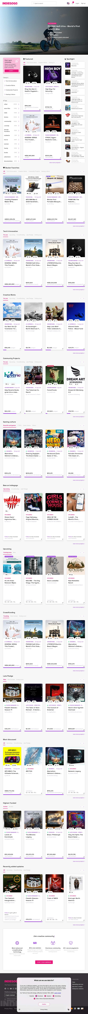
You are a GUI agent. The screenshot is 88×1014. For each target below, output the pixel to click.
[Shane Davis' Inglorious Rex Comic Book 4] (12, 502)
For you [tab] (5, 235)
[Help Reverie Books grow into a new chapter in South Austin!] (12, 375)
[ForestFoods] (55, 375)
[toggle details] (40, 110)
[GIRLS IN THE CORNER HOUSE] (55, 502)
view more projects (55, 162)
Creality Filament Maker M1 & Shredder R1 (11, 201)
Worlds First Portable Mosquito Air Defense (54, 201)
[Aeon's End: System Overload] (76, 693)
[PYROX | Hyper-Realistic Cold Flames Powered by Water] (52, 123)
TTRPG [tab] (19, 425)
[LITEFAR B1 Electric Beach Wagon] (55, 248)
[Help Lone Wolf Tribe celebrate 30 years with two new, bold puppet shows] (55, 312)
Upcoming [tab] (12, 235)
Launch (11, 70)
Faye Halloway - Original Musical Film (32, 519)
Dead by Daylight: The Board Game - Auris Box (33, 456)
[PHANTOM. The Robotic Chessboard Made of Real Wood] (76, 185)
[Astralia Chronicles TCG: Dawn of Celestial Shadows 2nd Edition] (76, 439)
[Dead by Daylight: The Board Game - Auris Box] (33, 439)
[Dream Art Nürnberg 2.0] (76, 375)
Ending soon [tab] (38, 235)
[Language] (68, 3)
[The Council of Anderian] (55, 693)
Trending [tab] (6, 616)
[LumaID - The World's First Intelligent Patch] (76, 502)
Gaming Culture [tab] (53, 62)
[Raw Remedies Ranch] (76, 566)
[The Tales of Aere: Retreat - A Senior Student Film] (33, 693)
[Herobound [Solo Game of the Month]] (55, 439)
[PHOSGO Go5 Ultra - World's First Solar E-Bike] (33, 248)
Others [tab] (34, 425)
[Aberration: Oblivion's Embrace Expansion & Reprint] (12, 439)
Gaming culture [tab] (45, 171)
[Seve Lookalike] (55, 566)
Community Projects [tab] (34, 171)
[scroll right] (60, 62)
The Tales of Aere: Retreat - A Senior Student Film (33, 710)
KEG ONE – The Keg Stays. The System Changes (33, 583)
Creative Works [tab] (42, 62)
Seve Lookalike (52, 581)
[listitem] (11, 104)
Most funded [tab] (14, 616)
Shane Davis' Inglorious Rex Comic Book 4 (10, 519)
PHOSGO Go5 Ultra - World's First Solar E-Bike (33, 265)
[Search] (34, 3)
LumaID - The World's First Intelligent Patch (74, 519)
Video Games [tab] (27, 425)
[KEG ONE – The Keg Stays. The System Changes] (33, 566)
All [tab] (24, 62)
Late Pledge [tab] (29, 235)
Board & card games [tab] (9, 425)
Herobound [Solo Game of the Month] (53, 456)
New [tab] (14, 552)
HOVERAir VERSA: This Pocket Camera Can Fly (31, 140)
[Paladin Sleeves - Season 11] (12, 693)
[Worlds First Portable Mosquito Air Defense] (55, 185)
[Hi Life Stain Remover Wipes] (12, 566)
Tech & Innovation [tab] (32, 62)
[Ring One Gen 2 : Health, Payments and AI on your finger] (32, 74)
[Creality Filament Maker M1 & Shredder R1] (12, 185)
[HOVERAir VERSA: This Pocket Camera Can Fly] (32, 123)
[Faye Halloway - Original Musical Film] (33, 502)
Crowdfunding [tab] (21, 235)
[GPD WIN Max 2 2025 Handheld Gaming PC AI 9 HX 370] (33, 185)
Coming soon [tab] (7, 552)
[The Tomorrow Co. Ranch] (33, 375)
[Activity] (72, 3)
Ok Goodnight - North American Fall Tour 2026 (33, 329)
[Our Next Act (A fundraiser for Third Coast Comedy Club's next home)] (12, 312)
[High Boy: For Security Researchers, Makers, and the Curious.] (52, 74)
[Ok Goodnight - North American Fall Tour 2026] (33, 312)
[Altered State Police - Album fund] (76, 312)
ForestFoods (52, 390)
